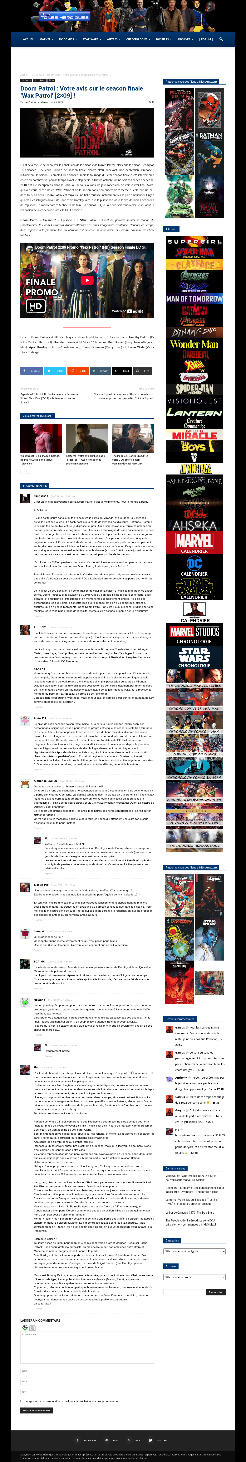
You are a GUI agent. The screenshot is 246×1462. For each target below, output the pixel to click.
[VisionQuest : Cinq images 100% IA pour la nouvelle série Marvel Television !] (41, 438)
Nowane (39, 1000)
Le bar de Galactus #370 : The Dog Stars (190, 1212)
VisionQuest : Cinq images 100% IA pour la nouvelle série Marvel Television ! (40, 459)
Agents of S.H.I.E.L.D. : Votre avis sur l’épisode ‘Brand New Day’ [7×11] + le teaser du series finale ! (49, 398)
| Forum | (206, 39)
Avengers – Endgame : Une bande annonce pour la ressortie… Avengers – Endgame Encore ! (195, 1189)
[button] (221, 39)
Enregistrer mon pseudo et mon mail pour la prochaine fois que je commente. (71, 1401)
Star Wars (90, 39)
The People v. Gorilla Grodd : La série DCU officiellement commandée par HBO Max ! (130, 459)
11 (153, 102)
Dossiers (162, 39)
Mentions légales (126, 1458)
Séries (51, 80)
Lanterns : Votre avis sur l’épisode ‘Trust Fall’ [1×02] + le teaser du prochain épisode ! (85, 459)
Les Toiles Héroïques (36, 102)
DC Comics (66, 39)
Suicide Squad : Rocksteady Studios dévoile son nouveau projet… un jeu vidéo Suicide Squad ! (124, 396)
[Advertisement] (123, 60)
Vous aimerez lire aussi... (37, 415)
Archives (183, 39)
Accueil (28, 39)
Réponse (38, 616)
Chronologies (136, 39)
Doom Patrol (39, 80)
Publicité (142, 1458)
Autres (112, 39)
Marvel (45, 39)
